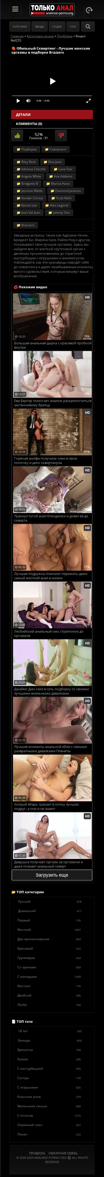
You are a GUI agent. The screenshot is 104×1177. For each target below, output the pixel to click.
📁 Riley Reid (26, 162)
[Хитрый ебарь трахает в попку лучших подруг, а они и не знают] (52, 756)
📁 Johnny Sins (59, 212)
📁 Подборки (27, 149)
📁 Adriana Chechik (31, 169)
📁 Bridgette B (27, 183)
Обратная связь (63, 1153)
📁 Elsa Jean (52, 162)
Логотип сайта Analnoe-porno (52, 10)
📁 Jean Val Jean (28, 212)
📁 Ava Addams (61, 176)
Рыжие (49, 1059)
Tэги (73, 26)
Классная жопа (49, 1096)
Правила (37, 1153)
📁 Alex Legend (56, 205)
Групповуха (49, 957)
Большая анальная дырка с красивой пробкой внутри (52, 345)
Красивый (49, 948)
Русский (50, 901)
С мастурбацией (49, 1068)
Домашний (50, 911)
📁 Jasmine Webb (29, 191)
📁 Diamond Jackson (65, 191)
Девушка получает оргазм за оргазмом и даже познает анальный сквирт (48, 864)
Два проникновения (49, 939)
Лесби (49, 1004)
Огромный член (49, 1125)
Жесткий (49, 929)
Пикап (49, 1134)
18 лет (50, 1031)
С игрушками (49, 1087)
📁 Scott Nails (61, 198)
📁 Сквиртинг (55, 149)
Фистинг (49, 986)
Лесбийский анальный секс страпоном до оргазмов (48, 633)
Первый (49, 920)
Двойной (49, 995)
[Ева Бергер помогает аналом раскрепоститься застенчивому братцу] (52, 353)
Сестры (49, 1078)
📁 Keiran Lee (27, 205)
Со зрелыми (49, 967)
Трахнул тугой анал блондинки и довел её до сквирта (51, 518)
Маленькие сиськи (49, 1106)
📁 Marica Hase (58, 183)
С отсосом (49, 1115)
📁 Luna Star (63, 169)
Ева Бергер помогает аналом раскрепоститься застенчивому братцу (52, 403)
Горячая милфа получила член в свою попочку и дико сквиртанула (45, 460)
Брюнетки (49, 1049)
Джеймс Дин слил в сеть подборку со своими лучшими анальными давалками (51, 691)
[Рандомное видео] (89, 10)
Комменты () (29, 123)
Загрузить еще (52, 875)
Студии (57, 26)
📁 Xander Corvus (30, 198)
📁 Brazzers (26, 225)
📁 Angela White (29, 176)
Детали (23, 114)
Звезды (39, 26)
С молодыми (49, 976)
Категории (20, 26)
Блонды (50, 1040)
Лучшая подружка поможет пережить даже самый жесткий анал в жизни (50, 575)
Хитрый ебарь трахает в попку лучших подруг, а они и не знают (46, 806)
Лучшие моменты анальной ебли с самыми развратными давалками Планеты (50, 748)
